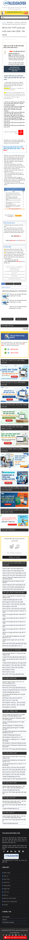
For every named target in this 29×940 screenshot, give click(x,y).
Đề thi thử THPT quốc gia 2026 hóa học (14, 687)
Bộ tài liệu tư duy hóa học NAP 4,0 (12, 698)
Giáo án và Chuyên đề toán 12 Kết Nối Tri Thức (14, 611)
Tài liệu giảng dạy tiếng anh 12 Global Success (13, 728)
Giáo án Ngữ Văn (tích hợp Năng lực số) (13, 584)
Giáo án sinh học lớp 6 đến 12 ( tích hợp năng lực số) (14, 757)
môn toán (17, 22)
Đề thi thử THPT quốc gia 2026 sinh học (14, 769)
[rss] (22, 935)
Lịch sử (6, 892)
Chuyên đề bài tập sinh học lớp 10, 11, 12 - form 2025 (14, 764)
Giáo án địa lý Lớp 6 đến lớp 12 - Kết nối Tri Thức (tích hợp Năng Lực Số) (13, 816)
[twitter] (6, 935)
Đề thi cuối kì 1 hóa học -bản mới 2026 (13, 705)
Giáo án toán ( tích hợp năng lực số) (12, 568)
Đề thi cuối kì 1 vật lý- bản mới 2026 (12, 667)
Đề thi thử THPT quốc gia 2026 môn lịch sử (14, 805)
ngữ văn (7, 889)
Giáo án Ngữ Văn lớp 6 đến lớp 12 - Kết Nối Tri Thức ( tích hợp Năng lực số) (13, 787)
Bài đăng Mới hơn (7, 319)
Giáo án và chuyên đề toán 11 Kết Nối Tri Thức (14, 615)
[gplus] (9, 935)
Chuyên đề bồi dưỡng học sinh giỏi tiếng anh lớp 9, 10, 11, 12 (14, 732)
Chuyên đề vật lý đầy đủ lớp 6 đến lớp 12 (14, 657)
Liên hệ (4, 919)
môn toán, (12, 39)
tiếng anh (7, 885)
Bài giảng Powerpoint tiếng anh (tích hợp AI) (13, 581)
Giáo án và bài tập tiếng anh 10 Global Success (13, 722)
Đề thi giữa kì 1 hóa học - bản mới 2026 (13, 702)
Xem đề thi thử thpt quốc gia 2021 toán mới (14, 69)
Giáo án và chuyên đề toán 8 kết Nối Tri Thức (18, 307)
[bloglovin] (16, 935)
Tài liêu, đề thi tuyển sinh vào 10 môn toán (13, 640)
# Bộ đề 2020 (9, 283)
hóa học (7, 882)
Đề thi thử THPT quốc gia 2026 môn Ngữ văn (14, 792)
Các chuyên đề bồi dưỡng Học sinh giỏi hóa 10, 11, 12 (13, 695)
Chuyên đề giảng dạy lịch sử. (10, 808)
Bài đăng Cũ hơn (21, 319)
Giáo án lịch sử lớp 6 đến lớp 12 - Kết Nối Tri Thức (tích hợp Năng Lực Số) (14, 801)
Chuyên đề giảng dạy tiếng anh (11, 735)
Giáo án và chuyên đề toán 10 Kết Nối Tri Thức (14, 618)
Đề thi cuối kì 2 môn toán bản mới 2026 (14, 608)
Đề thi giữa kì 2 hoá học (9, 707)
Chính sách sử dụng (8, 922)
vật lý (6, 876)
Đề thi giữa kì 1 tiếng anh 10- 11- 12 (12, 737)
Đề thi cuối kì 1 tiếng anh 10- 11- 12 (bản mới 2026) (13, 740)
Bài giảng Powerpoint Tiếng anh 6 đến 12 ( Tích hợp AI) (13, 719)
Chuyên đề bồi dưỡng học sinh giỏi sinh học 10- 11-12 (14, 760)
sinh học (7, 879)
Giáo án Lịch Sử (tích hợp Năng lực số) (13, 587)
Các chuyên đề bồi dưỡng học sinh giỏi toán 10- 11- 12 (13, 637)
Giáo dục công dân (10, 901)
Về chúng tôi (6, 917)
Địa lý (6, 895)
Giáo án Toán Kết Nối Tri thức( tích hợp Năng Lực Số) (13, 596)
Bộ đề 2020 (10, 22)
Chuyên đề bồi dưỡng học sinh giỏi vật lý (14, 663)
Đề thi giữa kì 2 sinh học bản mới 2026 (13, 774)
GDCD (6, 905)
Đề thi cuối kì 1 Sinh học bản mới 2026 (13, 767)
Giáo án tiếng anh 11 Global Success (12, 725)
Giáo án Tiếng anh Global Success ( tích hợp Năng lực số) (13, 578)
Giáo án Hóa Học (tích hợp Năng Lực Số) (14, 573)
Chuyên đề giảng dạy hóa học (11, 692)
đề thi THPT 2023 (10, 898)
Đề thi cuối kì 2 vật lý (8, 672)
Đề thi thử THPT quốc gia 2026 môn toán (14, 643)
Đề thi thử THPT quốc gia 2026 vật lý (13, 674)
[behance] (25, 935)
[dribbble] (19, 935)
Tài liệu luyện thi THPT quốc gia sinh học (14, 778)
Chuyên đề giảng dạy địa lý (10, 823)
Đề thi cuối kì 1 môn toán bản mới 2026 (13, 604)
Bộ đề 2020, (7, 39)
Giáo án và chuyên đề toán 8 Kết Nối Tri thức (14, 626)
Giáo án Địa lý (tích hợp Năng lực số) (12, 589)
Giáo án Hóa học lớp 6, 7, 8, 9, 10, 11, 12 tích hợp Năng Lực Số (13, 682)
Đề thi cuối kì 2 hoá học (9, 685)
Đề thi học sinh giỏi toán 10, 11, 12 (12, 645)
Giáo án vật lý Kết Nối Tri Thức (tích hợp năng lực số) (14, 654)
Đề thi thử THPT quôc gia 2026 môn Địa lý (14, 820)
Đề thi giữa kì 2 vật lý (8, 669)
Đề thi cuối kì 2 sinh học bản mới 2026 (13, 772)
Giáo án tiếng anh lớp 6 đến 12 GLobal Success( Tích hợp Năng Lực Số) (13, 715)
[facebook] (3, 935)
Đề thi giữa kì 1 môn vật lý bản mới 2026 (14, 665)
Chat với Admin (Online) (16, 937)
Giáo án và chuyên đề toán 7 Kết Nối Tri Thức (18, 301)
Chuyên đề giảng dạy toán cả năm (12, 599)
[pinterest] (13, 935)
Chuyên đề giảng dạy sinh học (11, 776)
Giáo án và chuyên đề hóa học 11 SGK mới (14, 690)
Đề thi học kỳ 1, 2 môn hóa (10, 700)
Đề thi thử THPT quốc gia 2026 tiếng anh (14, 749)
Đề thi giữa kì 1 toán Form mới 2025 (12, 602)
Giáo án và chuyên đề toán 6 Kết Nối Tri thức (18, 295)
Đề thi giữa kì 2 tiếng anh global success (14, 743)
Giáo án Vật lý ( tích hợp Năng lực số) (13, 570)
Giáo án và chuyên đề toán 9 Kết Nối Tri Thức (14, 622)
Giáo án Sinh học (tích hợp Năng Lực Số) (14, 575)
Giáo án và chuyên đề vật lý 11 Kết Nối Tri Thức (14, 659)
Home (3, 22)
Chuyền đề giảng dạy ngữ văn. (11, 790)
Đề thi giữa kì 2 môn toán (9, 606)
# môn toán (18, 283)
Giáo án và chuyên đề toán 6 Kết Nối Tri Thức (14, 633)
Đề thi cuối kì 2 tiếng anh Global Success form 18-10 (14, 746)
